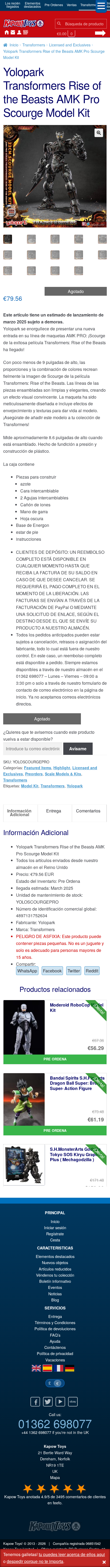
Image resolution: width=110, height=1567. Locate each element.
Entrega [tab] (53, 811)
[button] (99, 133)
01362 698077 (55, 1423)
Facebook (52, 971)
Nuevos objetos (55, 1262)
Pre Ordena (55, 1059)
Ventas (72, 4)
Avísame (78, 749)
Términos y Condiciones (55, 1322)
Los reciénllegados (12, 5)
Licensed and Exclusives (70, 44)
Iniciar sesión (18, 32)
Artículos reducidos (55, 1269)
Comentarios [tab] (88, 811)
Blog (55, 1300)
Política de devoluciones (55, 1328)
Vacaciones (55, 1359)
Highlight (61, 767)
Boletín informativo (55, 1281)
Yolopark (75, 785)
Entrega (55, 1316)
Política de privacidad (55, 1353)
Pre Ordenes (54, 4)
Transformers (89, 4)
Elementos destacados (55, 1256)
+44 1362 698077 (36, 1432)
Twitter (74, 971)
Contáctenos (12, 32)
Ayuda (55, 1341)
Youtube (60, 1401)
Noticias (24, 32)
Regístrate (55, 1233)
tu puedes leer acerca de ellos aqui (72, 1554)
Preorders (34, 773)
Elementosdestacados (32, 5)
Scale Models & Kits (63, 773)
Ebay (73, 1401)
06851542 (93, 1543)
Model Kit (29, 785)
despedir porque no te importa (35, 1561)
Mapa (55, 1477)
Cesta (55, 1240)
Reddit (92, 971)
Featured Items (37, 767)
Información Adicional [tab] (19, 812)
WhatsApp (27, 971)
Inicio (5, 32)
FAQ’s (55, 1335)
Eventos (55, 1287)
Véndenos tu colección (55, 1275)
